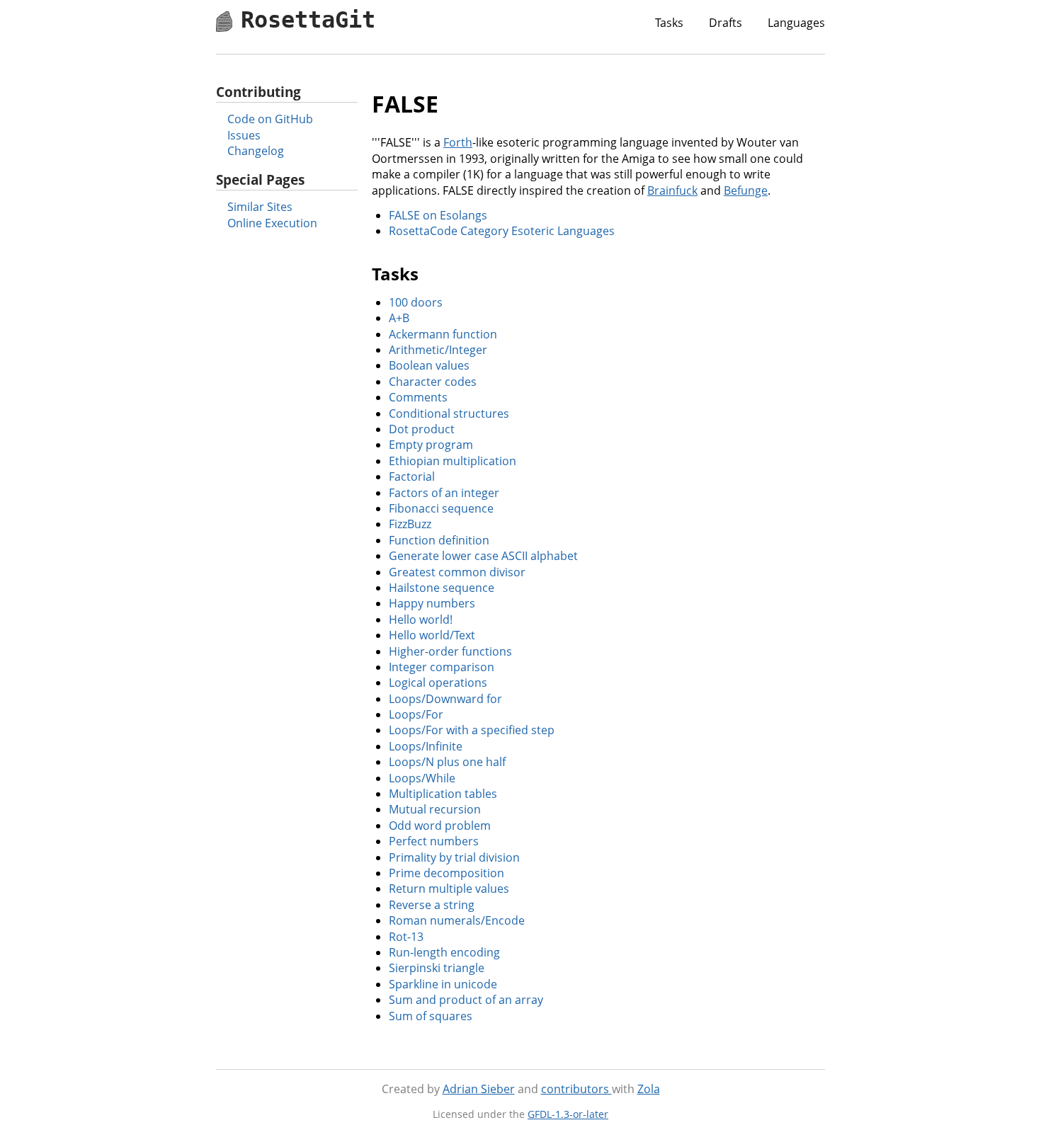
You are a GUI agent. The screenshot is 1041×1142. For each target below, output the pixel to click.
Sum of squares (430, 1016)
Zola (648, 1089)
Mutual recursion (435, 809)
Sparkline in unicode (443, 984)
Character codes (433, 381)
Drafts (725, 22)
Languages (796, 22)
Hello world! (421, 619)
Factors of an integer (444, 493)
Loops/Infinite (425, 746)
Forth (457, 142)
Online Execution (272, 223)
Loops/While (422, 778)
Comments (418, 397)
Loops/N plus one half (447, 762)
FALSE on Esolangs (438, 215)
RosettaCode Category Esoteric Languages (502, 231)
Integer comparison (441, 667)
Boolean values (429, 365)
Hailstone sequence (441, 587)
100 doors (416, 302)
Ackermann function (443, 334)
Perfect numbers (434, 841)
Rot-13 (406, 936)
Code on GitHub (270, 119)
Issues (244, 135)
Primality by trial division (454, 857)
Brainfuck (672, 190)
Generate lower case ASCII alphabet (483, 556)
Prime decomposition (446, 873)
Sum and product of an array (466, 999)
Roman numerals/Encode (457, 920)
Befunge (746, 190)
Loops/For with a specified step (471, 730)
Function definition (439, 540)
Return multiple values (449, 888)
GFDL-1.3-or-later (568, 1114)
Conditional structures (449, 413)
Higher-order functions (450, 651)
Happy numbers (432, 603)
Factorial (412, 476)
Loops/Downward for (445, 699)
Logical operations (438, 682)
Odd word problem (440, 825)
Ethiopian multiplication (452, 461)
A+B (399, 318)
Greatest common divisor (457, 572)
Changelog (255, 151)
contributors (576, 1089)
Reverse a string (431, 905)
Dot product (422, 429)
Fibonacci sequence (441, 508)
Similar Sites (259, 207)
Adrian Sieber (479, 1089)
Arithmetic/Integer (438, 350)
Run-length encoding (444, 952)
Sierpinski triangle (436, 968)
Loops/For (416, 714)
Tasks (669, 22)
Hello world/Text (432, 635)
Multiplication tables (443, 793)
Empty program (431, 444)
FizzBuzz (410, 524)
